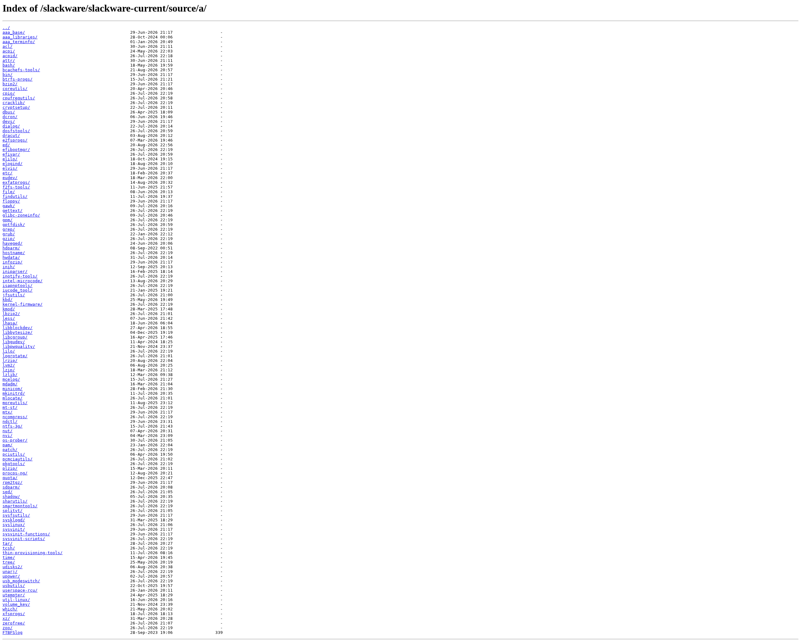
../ (6, 27)
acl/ (8, 46)
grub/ (9, 234)
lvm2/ (9, 365)
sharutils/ (15, 501)
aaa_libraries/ (20, 37)
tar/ (8, 543)
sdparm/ (11, 487)
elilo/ (10, 159)
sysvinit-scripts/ (24, 538)
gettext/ (13, 210)
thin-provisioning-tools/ (33, 552)
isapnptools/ (18, 285)
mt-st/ (10, 407)
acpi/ (9, 51)
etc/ (8, 173)
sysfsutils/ (16, 515)
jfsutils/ (14, 295)
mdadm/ (10, 384)
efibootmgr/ (16, 149)
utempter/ (14, 595)
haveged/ (13, 243)
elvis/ (10, 168)
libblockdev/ (18, 327)
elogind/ (13, 163)
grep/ (9, 229)
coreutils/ (15, 88)
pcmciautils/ (18, 459)
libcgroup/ (15, 337)
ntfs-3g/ (13, 426)
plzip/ (10, 468)
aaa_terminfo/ (19, 41)
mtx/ (8, 412)
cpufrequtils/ (19, 98)
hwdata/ (11, 257)
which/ (10, 609)
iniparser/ (15, 271)
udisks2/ (13, 566)
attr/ (9, 60)
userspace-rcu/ (20, 590)
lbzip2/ (11, 313)
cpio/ (9, 93)
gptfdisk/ (14, 224)
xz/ (6, 618)
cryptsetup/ (16, 107)
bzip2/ (10, 84)
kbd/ (8, 299)
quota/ (10, 477)
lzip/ (9, 370)
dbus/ (9, 112)
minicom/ (13, 388)
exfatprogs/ (16, 182)
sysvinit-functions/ (26, 534)
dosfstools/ (16, 130)
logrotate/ (15, 356)
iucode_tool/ (18, 290)
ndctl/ (10, 421)
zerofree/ (14, 623)
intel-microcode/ (23, 280)
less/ (9, 318)
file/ (9, 191)
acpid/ (10, 55)
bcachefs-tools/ (21, 70)
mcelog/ (11, 379)
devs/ (9, 121)
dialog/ (11, 126)
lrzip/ (10, 360)
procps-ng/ (15, 473)
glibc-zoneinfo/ (21, 215)
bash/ (9, 65)
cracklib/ (14, 102)
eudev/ (10, 177)
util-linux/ (16, 599)
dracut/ (11, 135)
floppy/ (11, 201)
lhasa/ (10, 323)
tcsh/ (9, 548)
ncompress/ (15, 416)
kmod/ (9, 309)
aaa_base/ (14, 32)
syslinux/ (14, 524)
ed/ (6, 145)
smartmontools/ (20, 506)
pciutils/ (14, 454)
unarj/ (10, 571)
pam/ (8, 445)
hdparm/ (11, 248)
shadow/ (11, 496)
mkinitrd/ (14, 393)
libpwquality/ (19, 346)
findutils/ (15, 196)
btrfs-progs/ (18, 79)
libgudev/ (14, 341)
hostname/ (14, 252)
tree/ (9, 562)
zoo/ (8, 627)
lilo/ (9, 351)
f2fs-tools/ (16, 187)
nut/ (8, 431)
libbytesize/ (18, 332)
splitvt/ (13, 510)
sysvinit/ (14, 529)
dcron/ (10, 116)
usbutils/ (14, 585)
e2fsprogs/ (15, 140)
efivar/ (11, 154)
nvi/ (8, 435)
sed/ (8, 491)
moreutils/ (15, 402)
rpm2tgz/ (13, 482)
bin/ (8, 74)
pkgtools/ (14, 463)
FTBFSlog (13, 632)
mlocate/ (13, 398)
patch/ (10, 449)
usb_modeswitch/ (21, 581)
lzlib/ (10, 374)
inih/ (9, 266)
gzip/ (9, 238)
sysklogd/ (14, 520)
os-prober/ (15, 440)
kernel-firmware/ (23, 304)
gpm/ (8, 220)
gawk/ (9, 205)
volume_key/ (16, 604)
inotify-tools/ (20, 276)
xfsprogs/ (14, 613)
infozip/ (13, 262)
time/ (9, 557)
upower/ (11, 576)
